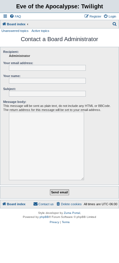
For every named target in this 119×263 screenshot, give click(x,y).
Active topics (40, 30)
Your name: (12, 76)
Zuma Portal (72, 212)
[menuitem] (15, 16)
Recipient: (11, 51)
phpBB (44, 216)
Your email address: (18, 63)
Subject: (9, 89)
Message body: (14, 101)
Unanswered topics (15, 30)
